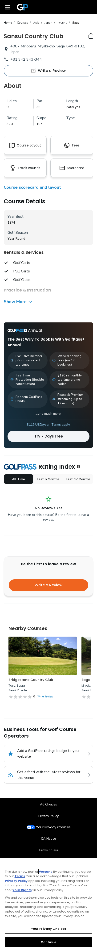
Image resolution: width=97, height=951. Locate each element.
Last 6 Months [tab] (48, 479)
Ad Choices (48, 804)
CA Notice (48, 838)
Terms (20, 876)
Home (8, 23)
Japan (48, 23)
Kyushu (62, 23)
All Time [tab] (18, 479)
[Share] (91, 36)
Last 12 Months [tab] (78, 479)
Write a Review (48, 585)
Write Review (45, 696)
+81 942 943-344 (26, 59)
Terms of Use (48, 850)
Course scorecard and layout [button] (32, 187)
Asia (36, 23)
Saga (75, 23)
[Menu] (7, 7)
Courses (22, 23)
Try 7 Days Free (48, 436)
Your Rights (22, 890)
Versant (45, 871)
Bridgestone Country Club (30, 679)
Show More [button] (15, 301)
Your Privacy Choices (53, 827)
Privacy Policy (48, 816)
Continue (48, 942)
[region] (48, 904)
